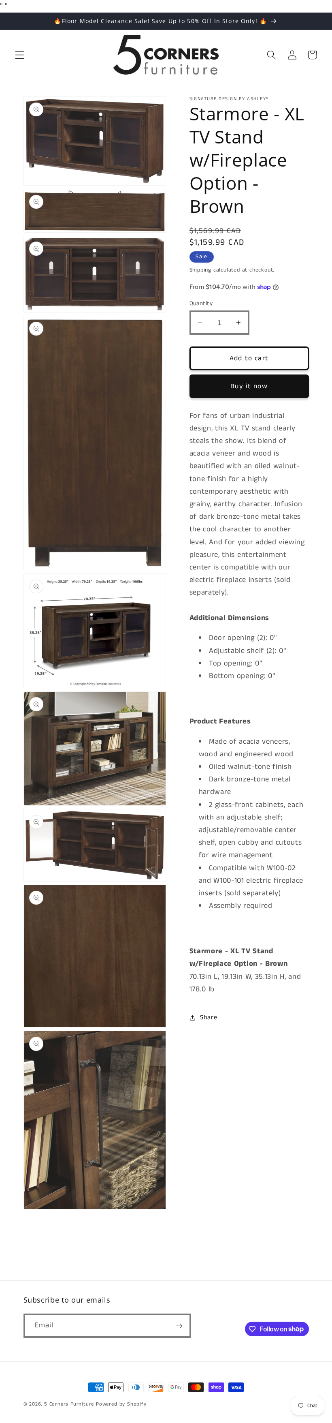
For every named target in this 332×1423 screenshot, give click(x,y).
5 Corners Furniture (69, 1404)
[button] (19, 55)
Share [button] (208, 1017)
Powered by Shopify (121, 1404)
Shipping (200, 270)
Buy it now (249, 386)
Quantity (201, 303)
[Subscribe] (179, 1326)
